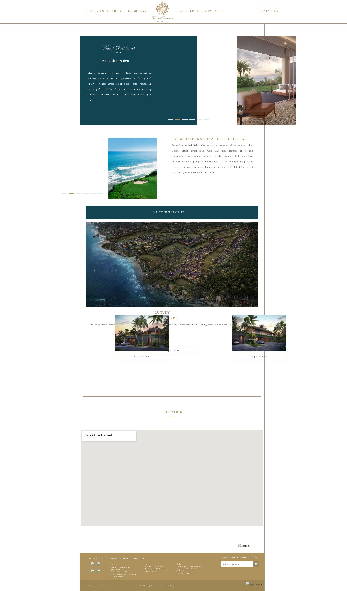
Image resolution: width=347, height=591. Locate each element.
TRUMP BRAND (138, 11)
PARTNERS (204, 11)
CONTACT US (269, 11)
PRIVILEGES (116, 11)
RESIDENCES (95, 11)
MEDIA (220, 11)
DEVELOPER (185, 11)
